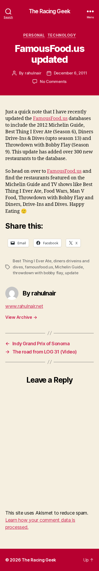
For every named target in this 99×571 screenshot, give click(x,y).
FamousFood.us (50, 119)
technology (62, 35)
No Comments (53, 81)
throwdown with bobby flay (38, 272)
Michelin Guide (69, 266)
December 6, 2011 (70, 73)
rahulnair (33, 73)
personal (34, 35)
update (71, 272)
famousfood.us (39, 266)
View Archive (21, 317)
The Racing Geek (49, 11)
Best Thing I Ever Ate (32, 260)
